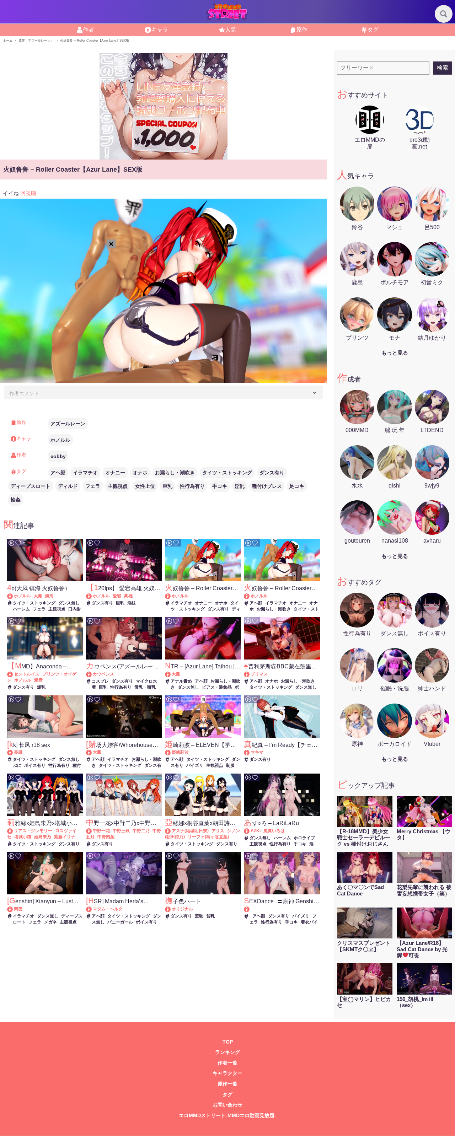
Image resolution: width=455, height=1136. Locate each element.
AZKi (256, 830)
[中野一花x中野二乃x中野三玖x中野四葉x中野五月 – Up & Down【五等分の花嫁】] (92, 830)
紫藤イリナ (64, 836)
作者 (88, 30)
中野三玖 (121, 830)
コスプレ (100, 681)
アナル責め (181, 681)
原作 (301, 30)
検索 (442, 68)
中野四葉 (105, 836)
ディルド (68, 486)
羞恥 (199, 916)
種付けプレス (267, 486)
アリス (218, 830)
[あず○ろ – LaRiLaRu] (250, 830)
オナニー (115, 472)
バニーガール (120, 922)
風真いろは (274, 830)
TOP (228, 1042)
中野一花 (101, 830)
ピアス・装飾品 (217, 687)
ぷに (17, 765)
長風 (18, 752)
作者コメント (24, 393)
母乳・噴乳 (145, 687)
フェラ (92, 486)
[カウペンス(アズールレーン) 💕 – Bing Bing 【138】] (92, 674)
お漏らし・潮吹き (175, 472)
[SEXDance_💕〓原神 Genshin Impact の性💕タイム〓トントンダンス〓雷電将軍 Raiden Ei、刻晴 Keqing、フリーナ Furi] (282, 909)
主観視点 (118, 486)
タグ (373, 30)
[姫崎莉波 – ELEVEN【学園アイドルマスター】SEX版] (171, 752)
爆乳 (41, 687)
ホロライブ (304, 837)
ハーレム (21, 609)
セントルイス (26, 674)
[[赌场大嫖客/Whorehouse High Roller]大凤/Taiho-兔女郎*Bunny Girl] (92, 752)
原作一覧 (227, 1084)
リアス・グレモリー (33, 830)
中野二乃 (141, 830)
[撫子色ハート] (171, 908)
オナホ (140, 472)
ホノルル (60, 440)
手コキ (219, 486)
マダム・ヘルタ (108, 908)
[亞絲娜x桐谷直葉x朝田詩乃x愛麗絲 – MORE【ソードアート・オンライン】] (171, 830)
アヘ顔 (57, 472)
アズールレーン (67, 423)
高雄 (128, 595)
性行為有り (192, 486)
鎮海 (49, 595)
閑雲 (18, 908)
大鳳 (38, 595)
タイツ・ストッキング (227, 472)
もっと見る (394, 353)
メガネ (50, 922)
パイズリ (194, 765)
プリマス (259, 674)
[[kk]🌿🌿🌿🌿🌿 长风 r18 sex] (13, 752)
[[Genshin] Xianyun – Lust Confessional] (13, 908)
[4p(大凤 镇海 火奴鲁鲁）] (13, 595)
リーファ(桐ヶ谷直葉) (208, 836)
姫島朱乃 (42, 836)
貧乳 (210, 916)
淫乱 (240, 486)
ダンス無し (69, 603)
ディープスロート (30, 486)
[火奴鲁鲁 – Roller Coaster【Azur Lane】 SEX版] (171, 595)
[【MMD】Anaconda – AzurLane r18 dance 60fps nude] (13, 674)
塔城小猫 (22, 836)
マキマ (257, 752)
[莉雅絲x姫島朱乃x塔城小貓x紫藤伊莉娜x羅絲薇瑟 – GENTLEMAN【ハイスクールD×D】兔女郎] (13, 830)
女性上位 (145, 486)
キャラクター (227, 1073)
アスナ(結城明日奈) (190, 830)
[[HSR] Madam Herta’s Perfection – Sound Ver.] (92, 908)
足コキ (296, 486)
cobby (58, 456)
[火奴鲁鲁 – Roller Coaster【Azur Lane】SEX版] (250, 595)
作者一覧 (227, 1063)
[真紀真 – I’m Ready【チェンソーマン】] (250, 752)
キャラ (159, 30)
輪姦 (16, 499)
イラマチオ (85, 472)
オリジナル (182, 908)
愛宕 (117, 595)
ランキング (227, 1052)
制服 (230, 765)
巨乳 (167, 486)
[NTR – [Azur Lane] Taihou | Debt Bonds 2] (171, 674)
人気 (230, 30)
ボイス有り (35, 765)
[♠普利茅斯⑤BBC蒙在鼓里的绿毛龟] (250, 674)
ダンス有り (271, 472)
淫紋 (131, 603)
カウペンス (103, 674)
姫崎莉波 (180, 752)
